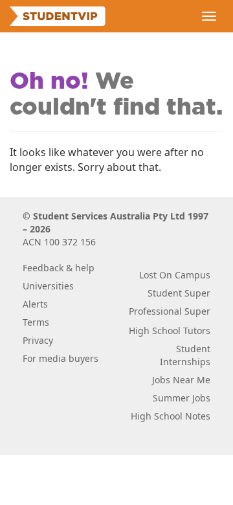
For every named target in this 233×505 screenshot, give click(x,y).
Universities (48, 286)
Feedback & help (58, 268)
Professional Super (169, 311)
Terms (36, 322)
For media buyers (60, 358)
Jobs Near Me (181, 380)
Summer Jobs (181, 398)
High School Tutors (169, 330)
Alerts (35, 304)
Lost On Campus (174, 275)
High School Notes (170, 416)
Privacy (38, 340)
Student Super (179, 293)
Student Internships (185, 355)
